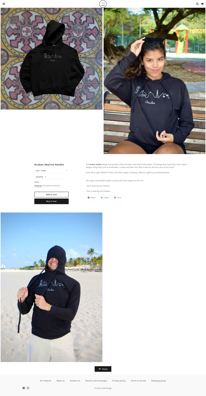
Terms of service (138, 381)
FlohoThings (107, 388)
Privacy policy (119, 381)
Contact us (75, 381)
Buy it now (51, 201)
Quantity (39, 177)
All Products (45, 381)
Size (37, 170)
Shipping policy (158, 381)
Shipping (37, 185)
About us (61, 381)
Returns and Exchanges (96, 381)
